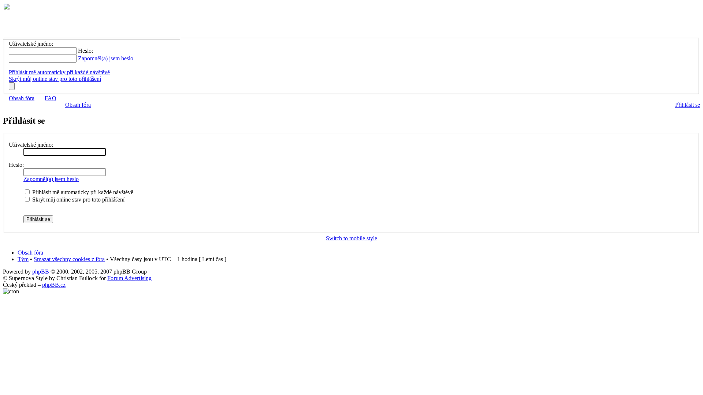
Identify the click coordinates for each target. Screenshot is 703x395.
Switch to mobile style (351, 238)
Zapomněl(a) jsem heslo (105, 58)
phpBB (40, 271)
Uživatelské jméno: (31, 145)
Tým (23, 259)
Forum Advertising (129, 278)
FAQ (50, 98)
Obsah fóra (21, 98)
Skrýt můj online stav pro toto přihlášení (55, 79)
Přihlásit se (687, 105)
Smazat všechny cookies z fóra (69, 259)
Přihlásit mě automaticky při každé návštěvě (59, 72)
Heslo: (16, 165)
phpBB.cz (54, 285)
